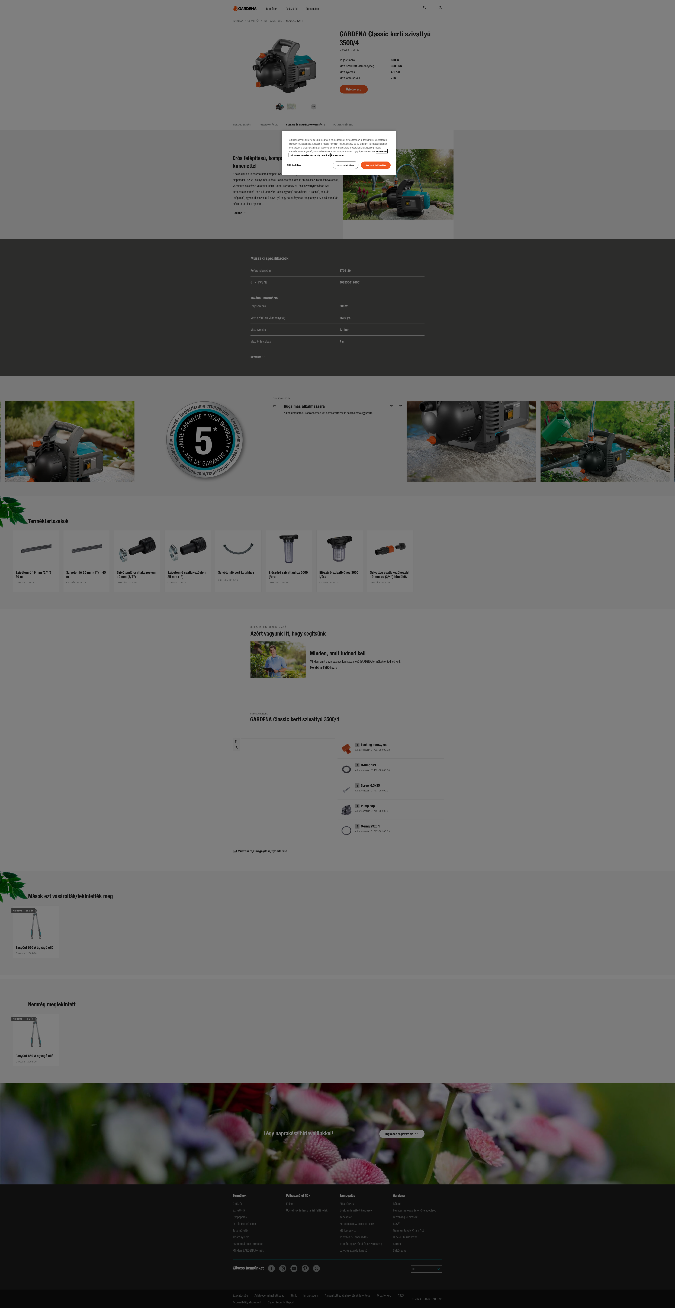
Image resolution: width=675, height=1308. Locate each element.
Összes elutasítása (346, 165)
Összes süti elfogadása (376, 165)
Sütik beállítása (294, 164)
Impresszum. (338, 155)
